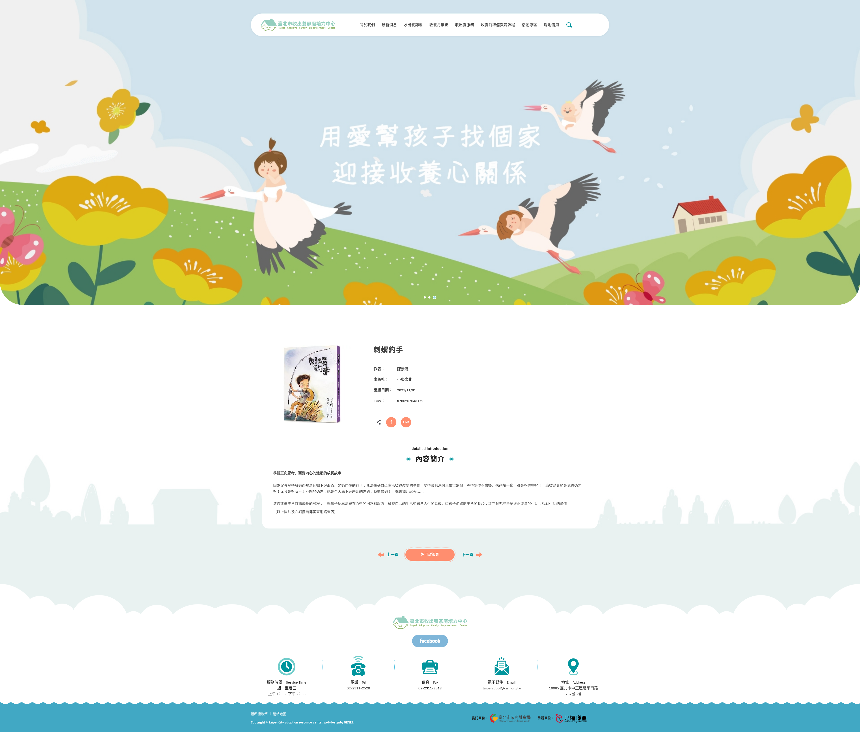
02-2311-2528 (358, 687)
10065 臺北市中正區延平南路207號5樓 (573, 690)
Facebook (391, 422)
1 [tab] (425, 297)
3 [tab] (435, 297)
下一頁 (467, 554)
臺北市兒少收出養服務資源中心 (430, 622)
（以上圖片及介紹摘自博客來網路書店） (305, 512)
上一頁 (393, 554)
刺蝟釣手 (298, 25)
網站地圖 (279, 714)
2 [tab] (431, 297)
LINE (406, 422)
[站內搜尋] (569, 24)
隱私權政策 (259, 714)
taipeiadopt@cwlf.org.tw (502, 687)
